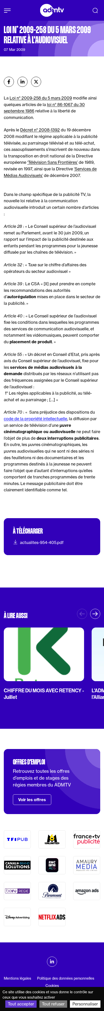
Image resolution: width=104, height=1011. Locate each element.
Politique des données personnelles (65, 978)
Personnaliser (85, 1003)
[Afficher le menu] (7, 11)
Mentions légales (17, 978)
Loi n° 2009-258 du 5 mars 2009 (41, 97)
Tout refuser (53, 1003)
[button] (95, 614)
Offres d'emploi (29, 761)
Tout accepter (21, 1003)
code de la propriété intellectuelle (35, 418)
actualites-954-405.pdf (42, 542)
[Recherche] (95, 10)
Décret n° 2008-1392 (40, 129)
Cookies (52, 985)
